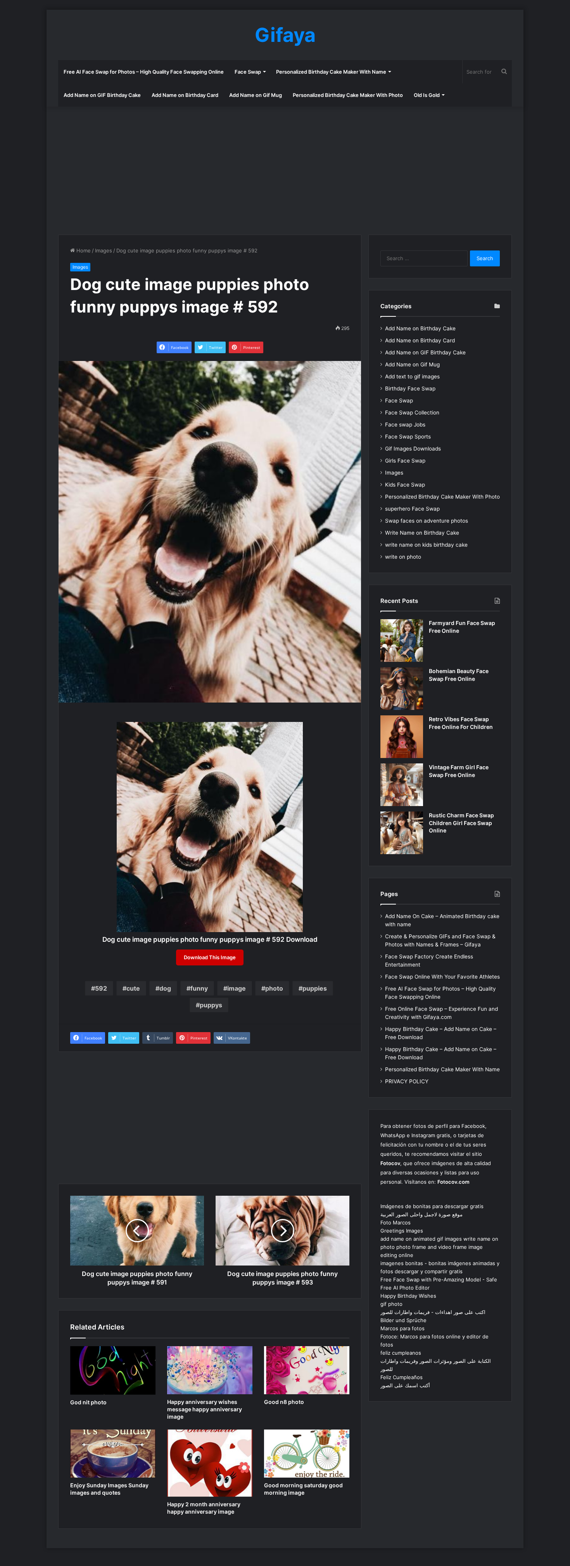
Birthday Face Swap (410, 388)
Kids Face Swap (405, 485)
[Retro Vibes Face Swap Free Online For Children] (401, 736)
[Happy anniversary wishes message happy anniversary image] (209, 1370)
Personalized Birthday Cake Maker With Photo (348, 95)
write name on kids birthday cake (426, 545)
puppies (314, 988)
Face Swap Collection (412, 412)
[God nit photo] (112, 1370)
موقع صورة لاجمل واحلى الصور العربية (421, 1214)
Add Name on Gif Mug (255, 95)
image (236, 988)
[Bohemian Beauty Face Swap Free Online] (401, 688)
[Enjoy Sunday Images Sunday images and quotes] (112, 1454)
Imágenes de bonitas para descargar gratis (432, 1206)
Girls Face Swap (405, 461)
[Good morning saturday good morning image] (306, 1454)
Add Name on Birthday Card (185, 95)
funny (199, 988)
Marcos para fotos (402, 1328)
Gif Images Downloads (413, 448)
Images (103, 250)
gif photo (391, 1304)
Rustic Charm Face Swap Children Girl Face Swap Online (461, 823)
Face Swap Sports (408, 436)
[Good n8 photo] (306, 1370)
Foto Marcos (395, 1222)
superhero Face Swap (412, 509)
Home (83, 250)
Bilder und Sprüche (403, 1320)
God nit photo (88, 1402)
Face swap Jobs (405, 424)
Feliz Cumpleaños (401, 1377)
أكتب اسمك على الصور (405, 1385)
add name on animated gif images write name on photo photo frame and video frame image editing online (439, 1247)
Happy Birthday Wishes (408, 1296)
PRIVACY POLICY (406, 1081)
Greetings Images (401, 1231)
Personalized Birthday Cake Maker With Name (331, 72)
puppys (211, 1005)
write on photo (403, 557)
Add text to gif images (412, 376)
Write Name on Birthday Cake (422, 533)
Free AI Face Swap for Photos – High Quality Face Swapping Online (144, 72)
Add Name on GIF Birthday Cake (102, 95)
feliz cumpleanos (400, 1353)
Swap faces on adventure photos (426, 521)
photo (274, 988)
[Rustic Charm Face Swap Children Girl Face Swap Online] (401, 832)
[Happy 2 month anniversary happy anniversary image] (209, 1463)
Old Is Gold (427, 95)
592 (101, 988)
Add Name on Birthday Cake (420, 328)
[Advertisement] (285, 168)
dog (165, 988)
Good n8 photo (284, 1402)
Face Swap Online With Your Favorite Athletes (442, 977)
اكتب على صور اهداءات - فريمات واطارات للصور (432, 1312)
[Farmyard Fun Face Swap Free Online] (401, 640)
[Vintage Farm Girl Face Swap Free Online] (401, 784)
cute (133, 988)
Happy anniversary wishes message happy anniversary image (204, 1409)
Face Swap (248, 72)
